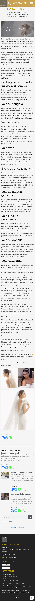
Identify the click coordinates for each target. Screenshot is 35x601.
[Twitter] (6, 437)
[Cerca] (30, 517)
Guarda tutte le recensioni (17, 527)
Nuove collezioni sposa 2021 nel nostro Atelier (21, 473)
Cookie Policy (6, 568)
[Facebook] (3, 437)
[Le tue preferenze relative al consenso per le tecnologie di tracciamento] (32, 598)
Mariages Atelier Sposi (21, 14)
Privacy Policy (6, 564)
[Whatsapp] (10, 437)
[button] (25, 3)
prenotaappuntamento (17, 3)
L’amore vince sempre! (10, 453)
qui (32, 354)
